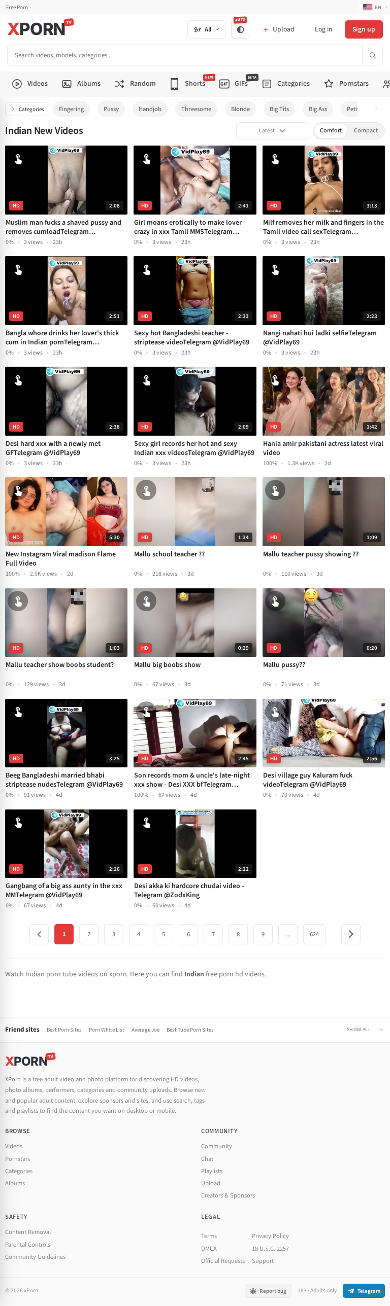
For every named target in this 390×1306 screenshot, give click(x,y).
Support (263, 1260)
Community (216, 1146)
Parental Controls (27, 1244)
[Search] (372, 55)
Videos (13, 1146)
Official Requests (223, 1260)
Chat (207, 1158)
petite (354, 109)
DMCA (209, 1248)
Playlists (211, 1171)
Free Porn (17, 7)
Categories (31, 109)
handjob (150, 109)
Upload (210, 1183)
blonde (240, 109)
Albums (15, 1183)
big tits (279, 109)
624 (314, 934)
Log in (323, 29)
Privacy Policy (270, 1236)
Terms (209, 1236)
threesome (196, 109)
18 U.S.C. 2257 (270, 1248)
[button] (379, 109)
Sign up (363, 29)
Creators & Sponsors (228, 1195)
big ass (318, 109)
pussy (111, 109)
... (288, 934)
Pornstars (17, 1158)
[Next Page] (351, 934)
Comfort (331, 130)
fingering (71, 109)
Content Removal (28, 1232)
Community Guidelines (35, 1256)
